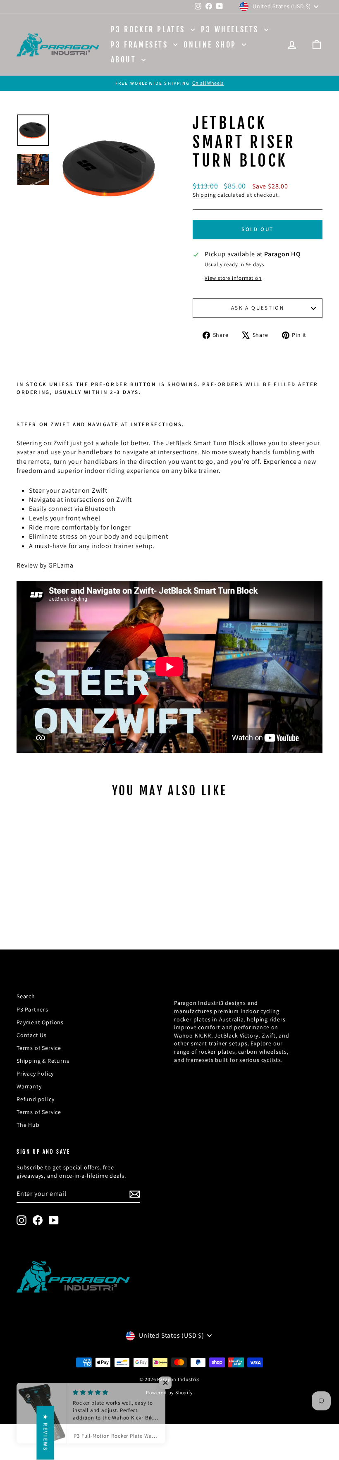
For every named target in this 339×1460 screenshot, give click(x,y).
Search (26, 996)
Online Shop (211, 44)
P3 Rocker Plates (150, 29)
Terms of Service (39, 1048)
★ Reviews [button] (45, 1433)
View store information (233, 278)
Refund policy (35, 1099)
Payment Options (40, 1022)
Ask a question (257, 307)
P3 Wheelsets (231, 29)
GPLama (61, 565)
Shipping (204, 194)
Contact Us (32, 1035)
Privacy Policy (35, 1073)
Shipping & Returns (43, 1060)
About (125, 59)
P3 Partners (32, 1009)
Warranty (29, 1086)
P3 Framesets (141, 44)
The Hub (28, 1124)
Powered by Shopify (169, 1392)
